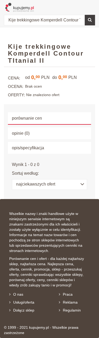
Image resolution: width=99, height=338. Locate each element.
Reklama (70, 302)
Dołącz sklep (23, 310)
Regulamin (72, 310)
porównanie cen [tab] (27, 118)
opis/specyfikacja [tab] (28, 148)
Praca (68, 294)
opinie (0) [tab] (21, 133)
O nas (18, 294)
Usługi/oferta (23, 302)
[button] (49, 184)
